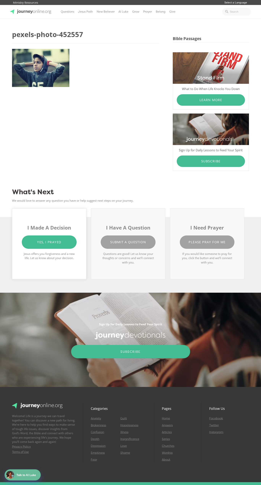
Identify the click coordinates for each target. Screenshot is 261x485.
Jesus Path (85, 12)
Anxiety (96, 418)
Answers (167, 425)
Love (123, 446)
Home (166, 418)
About (166, 460)
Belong (160, 12)
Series (166, 439)
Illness (124, 432)
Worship (167, 453)
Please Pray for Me (207, 242)
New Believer (106, 12)
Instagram (216, 432)
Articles (167, 432)
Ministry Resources (25, 3)
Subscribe (210, 161)
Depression (98, 446)
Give (172, 12)
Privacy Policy (21, 447)
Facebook (216, 418)
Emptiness (98, 453)
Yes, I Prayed (49, 242)
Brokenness (98, 425)
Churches (168, 446)
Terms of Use (20, 452)
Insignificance (129, 439)
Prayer (147, 12)
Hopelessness (129, 425)
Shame (125, 453)
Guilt (123, 418)
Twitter (214, 425)
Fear (94, 460)
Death (95, 439)
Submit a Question (128, 242)
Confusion (97, 432)
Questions (67, 12)
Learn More (210, 100)
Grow (135, 12)
